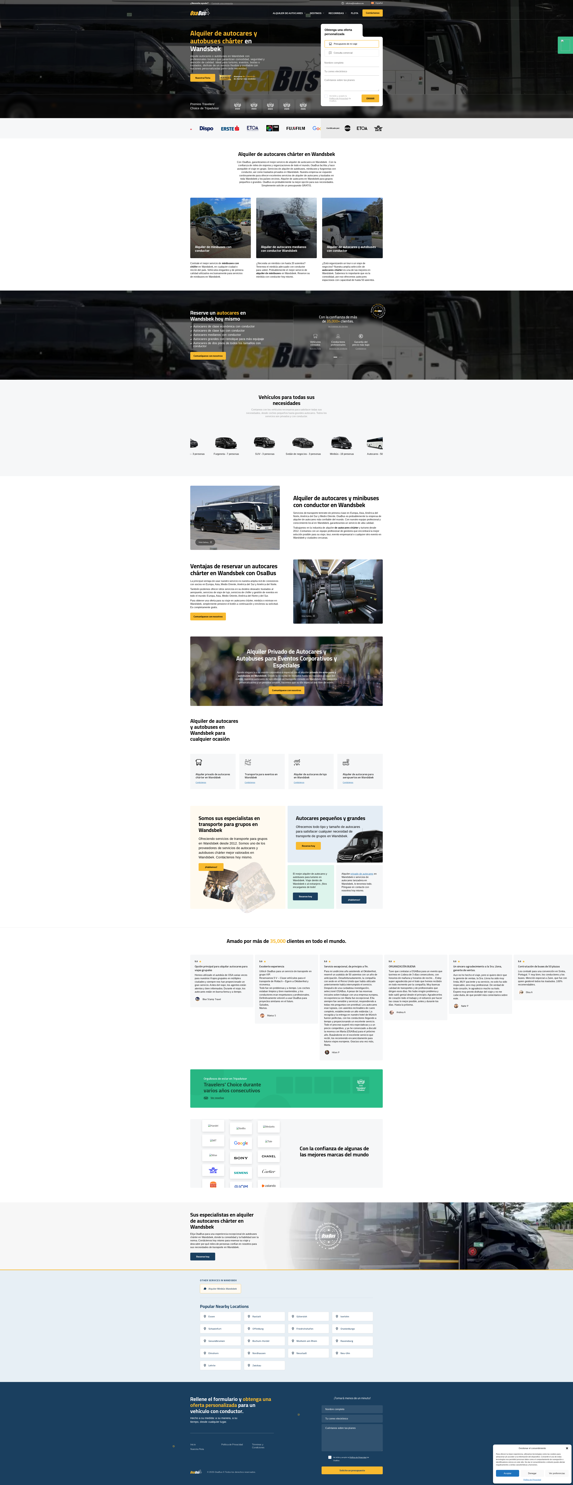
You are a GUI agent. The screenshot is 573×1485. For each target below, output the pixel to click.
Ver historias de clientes (338, 326)
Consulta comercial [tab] (343, 53)
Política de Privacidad (532, 1480)
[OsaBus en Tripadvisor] (565, 45)
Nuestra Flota (315, 349)
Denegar (532, 1473)
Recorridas (336, 13)
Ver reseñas (217, 1098)
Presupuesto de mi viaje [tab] (345, 44)
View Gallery (203, 542)
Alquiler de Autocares (288, 13)
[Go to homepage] (200, 11)
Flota (354, 13)
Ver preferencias (557, 1473)
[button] (567, 1448)
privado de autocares (362, 874)
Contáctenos (361, 349)
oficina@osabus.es (355, 3)
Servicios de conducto (338, 349)
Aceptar (507, 1473)
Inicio (193, 1444)
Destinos (315, 13)
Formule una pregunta (222, 3)
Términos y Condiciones (258, 1446)
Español (379, 3)
